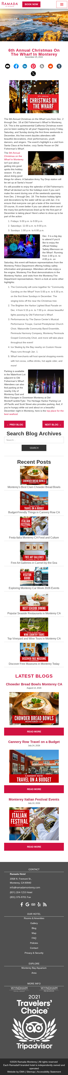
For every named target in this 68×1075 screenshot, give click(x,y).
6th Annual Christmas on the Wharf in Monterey (13, 156)
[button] (61, 4)
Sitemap (31, 1071)
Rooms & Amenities (34, 918)
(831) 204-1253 (18, 892)
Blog (34, 928)
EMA (21, 1071)
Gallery (34, 923)
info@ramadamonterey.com (25, 887)
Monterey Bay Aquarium (34, 968)
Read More (34, 731)
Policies (34, 943)
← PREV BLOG (15, 424)
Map (34, 933)
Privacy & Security (34, 953)
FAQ (34, 938)
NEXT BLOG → (53, 424)
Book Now (31, 4)
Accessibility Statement (49, 1071)
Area (34, 973)
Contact (34, 948)
